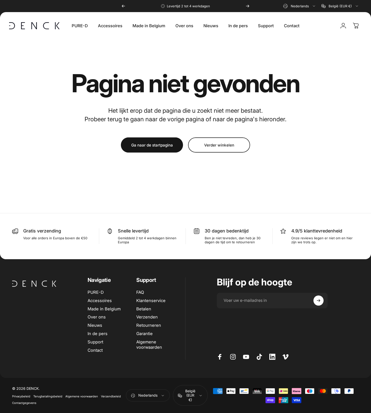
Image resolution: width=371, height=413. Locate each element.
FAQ (140, 292)
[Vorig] (123, 6)
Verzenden (147, 316)
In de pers (98, 333)
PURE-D (96, 292)
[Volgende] (247, 6)
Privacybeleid (21, 396)
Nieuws (95, 325)
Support (95, 341)
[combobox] (299, 6)
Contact (95, 350)
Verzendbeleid (111, 396)
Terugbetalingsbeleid (47, 396)
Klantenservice (151, 300)
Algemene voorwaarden (149, 344)
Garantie (144, 333)
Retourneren (148, 325)
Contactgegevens (24, 403)
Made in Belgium (104, 308)
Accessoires (100, 300)
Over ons (97, 316)
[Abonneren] (318, 301)
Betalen (143, 308)
